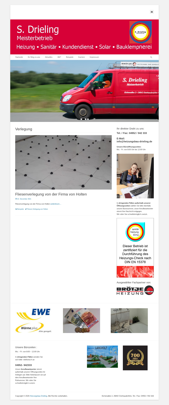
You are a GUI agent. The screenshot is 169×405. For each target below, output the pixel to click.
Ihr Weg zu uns (34, 57)
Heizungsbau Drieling (38, 396)
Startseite (19, 57)
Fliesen (29, 209)
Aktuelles (48, 57)
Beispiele (69, 57)
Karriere (81, 57)
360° (59, 57)
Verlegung (36, 209)
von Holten (44, 209)
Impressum (94, 57)
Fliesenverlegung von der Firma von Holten (51, 194)
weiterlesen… (55, 204)
